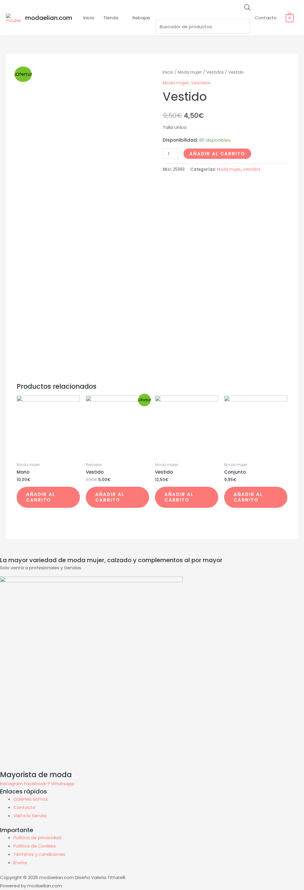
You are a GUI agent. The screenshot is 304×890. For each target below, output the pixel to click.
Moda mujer (190, 72)
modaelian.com (48, 18)
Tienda (110, 18)
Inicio (88, 18)
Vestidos (215, 72)
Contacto (266, 18)
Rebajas (141, 18)
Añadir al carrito (217, 154)
